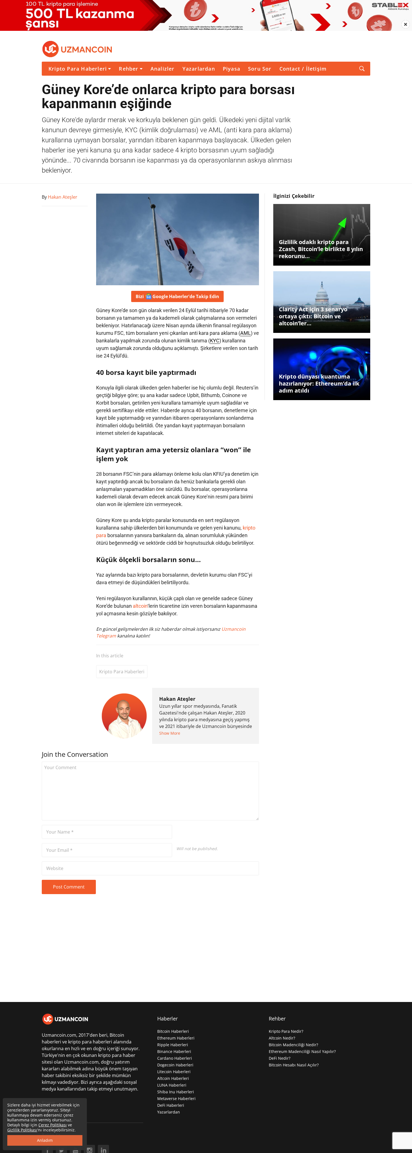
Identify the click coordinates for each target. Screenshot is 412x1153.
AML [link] (245, 333)
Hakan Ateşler (177, 698)
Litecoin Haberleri (174, 1071)
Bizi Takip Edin (177, 296)
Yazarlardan (198, 68)
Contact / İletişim (303, 68)
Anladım (45, 1140)
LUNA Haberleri (171, 1085)
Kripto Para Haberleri (77, 68)
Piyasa (231, 68)
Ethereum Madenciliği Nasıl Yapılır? (302, 1051)
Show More (169, 733)
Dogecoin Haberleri (175, 1065)
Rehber (128, 68)
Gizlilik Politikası (22, 1130)
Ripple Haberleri (172, 1044)
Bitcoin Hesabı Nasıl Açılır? (294, 1065)
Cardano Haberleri (174, 1058)
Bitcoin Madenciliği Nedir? (293, 1044)
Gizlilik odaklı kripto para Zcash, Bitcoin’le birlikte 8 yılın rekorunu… (321, 249)
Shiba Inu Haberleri (175, 1091)
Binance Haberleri (174, 1051)
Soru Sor (260, 68)
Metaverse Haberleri (176, 1098)
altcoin (140, 606)
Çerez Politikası (52, 1125)
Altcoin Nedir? (282, 1038)
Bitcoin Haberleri (173, 1031)
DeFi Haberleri (170, 1105)
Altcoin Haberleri (173, 1078)
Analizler (163, 68)
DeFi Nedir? (279, 1058)
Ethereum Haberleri (176, 1038)
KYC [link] (214, 341)
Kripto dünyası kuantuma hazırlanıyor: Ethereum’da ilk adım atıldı (319, 383)
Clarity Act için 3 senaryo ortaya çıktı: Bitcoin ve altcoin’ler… (313, 316)
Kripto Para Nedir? (286, 1031)
